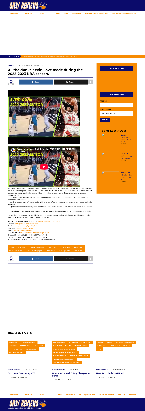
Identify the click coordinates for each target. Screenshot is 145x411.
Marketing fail (102, 345)
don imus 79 (13, 345)
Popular (29, 14)
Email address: (105, 110)
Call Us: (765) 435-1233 (87, 395)
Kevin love (78, 247)
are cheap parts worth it (62, 345)
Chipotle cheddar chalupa (125, 342)
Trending (14, 14)
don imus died (38, 345)
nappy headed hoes (15, 349)
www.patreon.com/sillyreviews (26, 224)
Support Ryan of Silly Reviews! (124, 14)
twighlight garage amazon (79, 356)
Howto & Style (102, 370)
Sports (11, 65)
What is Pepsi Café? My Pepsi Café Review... (127, 156)
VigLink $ (121, 395)
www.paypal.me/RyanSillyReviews (27, 226)
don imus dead (25, 345)
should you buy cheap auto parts (64, 352)
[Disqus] (50, 294)
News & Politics (14, 370)
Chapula (109, 342)
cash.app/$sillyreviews (24, 228)
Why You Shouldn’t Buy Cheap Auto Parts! (71, 374)
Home (57, 14)
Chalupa (100, 342)
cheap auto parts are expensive (64, 349)
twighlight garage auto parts (63, 359)
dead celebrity (14, 342)
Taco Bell (126, 345)
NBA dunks (51, 251)
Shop (66, 14)
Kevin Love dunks (15, 251)
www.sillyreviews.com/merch (49, 221)
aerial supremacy (37, 247)
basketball (52, 247)
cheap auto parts (80, 345)
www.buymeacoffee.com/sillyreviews (34, 233)
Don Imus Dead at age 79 (22, 373)
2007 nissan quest (59, 342)
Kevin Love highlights (34, 251)
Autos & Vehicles (58, 370)
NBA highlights (64, 251)
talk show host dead (16, 352)
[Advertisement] (72, 38)
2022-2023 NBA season (18, 247)
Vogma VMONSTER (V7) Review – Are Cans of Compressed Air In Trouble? (49, 56)
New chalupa (115, 345)
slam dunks (78, 251)
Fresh (42, 14)
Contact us (76, 14)
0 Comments (38, 65)
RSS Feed (132, 395)
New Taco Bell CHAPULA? (110, 373)
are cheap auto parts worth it (80, 342)
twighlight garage (59, 356)
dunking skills (65, 247)
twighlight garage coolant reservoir (66, 362)
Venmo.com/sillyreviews (23, 230)
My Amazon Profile (106, 395)
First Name (104, 101)
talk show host (31, 349)
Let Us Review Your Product (96, 14)
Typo (99, 349)
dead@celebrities (29, 342)
